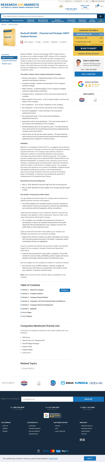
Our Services (101, 20)
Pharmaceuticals (18, 20)
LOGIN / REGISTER (99, 1)
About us (5, 426)
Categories (32, 426)
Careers (5, 428)
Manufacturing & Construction (43, 20)
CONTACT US (78, 1)
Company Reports (28, 368)
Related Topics (7, 64)
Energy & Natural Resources (58, 20)
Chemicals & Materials (31, 20)
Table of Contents (7, 57)
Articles (84, 434)
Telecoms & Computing (82, 20)
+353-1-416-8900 (85, 6)
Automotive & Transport (71, 20)
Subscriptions (33, 434)
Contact (57, 426)
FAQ (87, 1)
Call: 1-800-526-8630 (88, 70)
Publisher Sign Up (86, 426)
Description (5, 54)
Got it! (89, 458)
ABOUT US (68, 1)
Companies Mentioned (9, 60)
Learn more (53, 459)
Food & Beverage (92, 20)
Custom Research (34, 431)
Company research (35, 428)
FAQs (56, 428)
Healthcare (5, 20)
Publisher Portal (86, 428)
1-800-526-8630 (71, 9)
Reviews (5, 431)
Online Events (85, 431)
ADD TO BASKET (89, 48)
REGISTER (88, 399)
